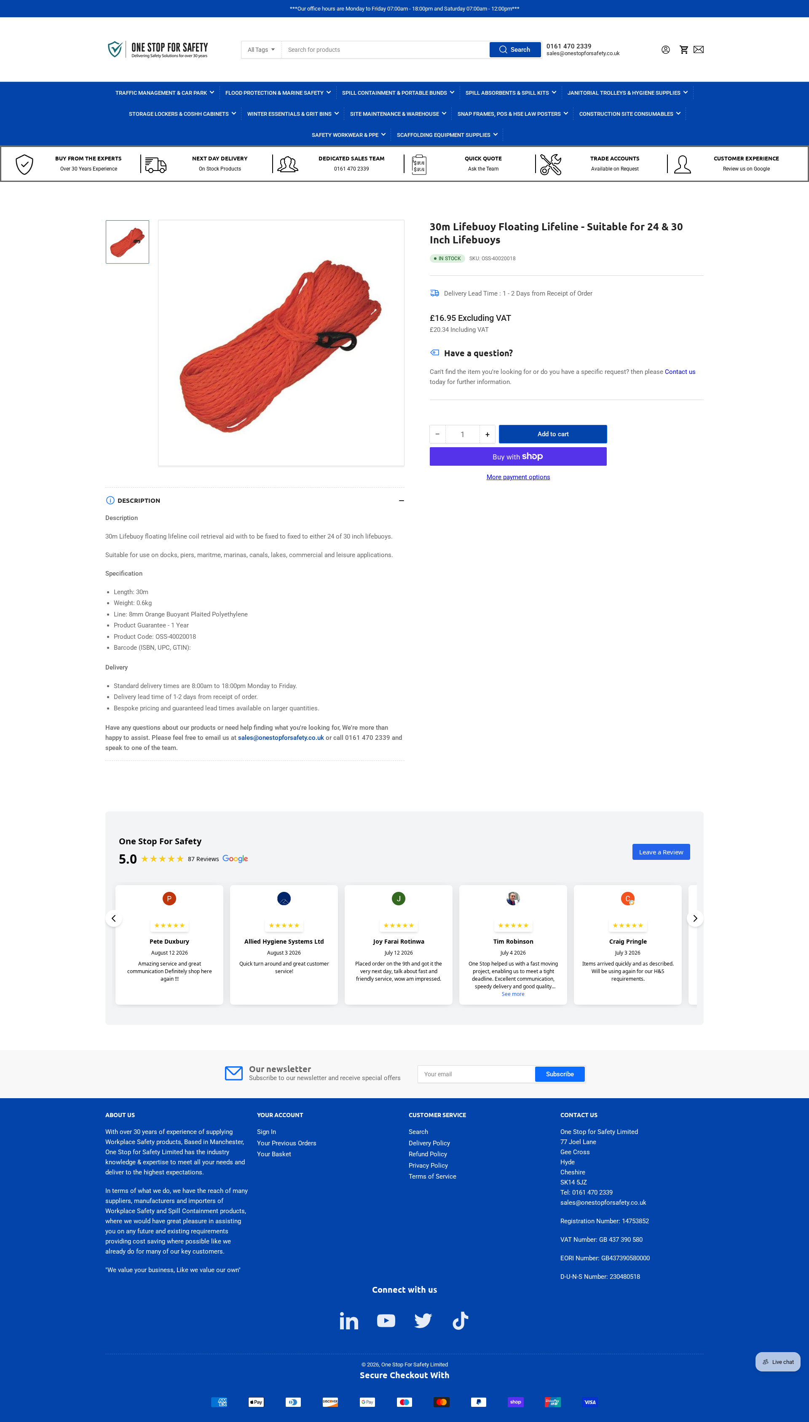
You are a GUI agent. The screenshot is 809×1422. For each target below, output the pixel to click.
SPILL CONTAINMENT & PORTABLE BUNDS (394, 93)
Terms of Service (432, 1176)
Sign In (266, 1132)
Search (520, 49)
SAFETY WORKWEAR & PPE (345, 135)
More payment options (518, 477)
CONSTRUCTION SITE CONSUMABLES (626, 114)
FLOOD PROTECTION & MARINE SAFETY (274, 93)
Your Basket (274, 1154)
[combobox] (412, 50)
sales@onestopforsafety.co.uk (583, 53)
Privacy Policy (428, 1165)
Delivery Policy (429, 1143)
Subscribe (560, 1074)
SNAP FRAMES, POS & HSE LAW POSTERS (509, 114)
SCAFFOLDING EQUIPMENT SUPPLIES (443, 135)
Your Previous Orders (286, 1143)
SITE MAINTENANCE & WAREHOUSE (394, 114)
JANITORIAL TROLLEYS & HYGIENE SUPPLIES (624, 93)
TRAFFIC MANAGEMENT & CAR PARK (161, 93)
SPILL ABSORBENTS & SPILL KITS (507, 93)
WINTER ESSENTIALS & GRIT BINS (289, 114)
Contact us (680, 372)
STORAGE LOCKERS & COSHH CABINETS (179, 114)
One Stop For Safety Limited (414, 1364)
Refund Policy (428, 1154)
